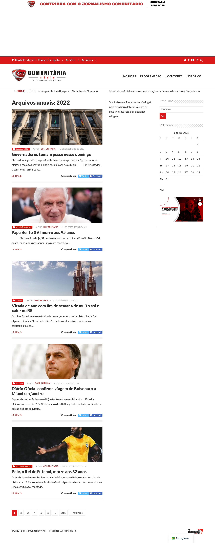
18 (173, 165)
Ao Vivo (70, 59)
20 (186, 165)
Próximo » (77, 512)
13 (186, 158)
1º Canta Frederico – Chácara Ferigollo (36, 59)
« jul (162, 189)
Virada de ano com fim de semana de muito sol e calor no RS (55, 308)
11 (173, 158)
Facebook (97, 176)
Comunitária (47, 149)
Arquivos (87, 59)
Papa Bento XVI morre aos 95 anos (43, 232)
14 (192, 158)
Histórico (193, 76)
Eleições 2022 (21, 149)
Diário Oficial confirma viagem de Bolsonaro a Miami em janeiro (54, 391)
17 (167, 165)
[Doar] (107, 6)
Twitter (84, 176)
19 (179, 165)
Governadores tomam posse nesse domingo (51, 154)
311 (63, 512)
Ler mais (17, 176)
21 (192, 165)
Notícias (129, 76)
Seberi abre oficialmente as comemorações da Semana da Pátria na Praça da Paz (151, 91)
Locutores (173, 76)
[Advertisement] (101, 32)
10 (167, 158)
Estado (18, 300)
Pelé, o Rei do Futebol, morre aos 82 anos (49, 471)
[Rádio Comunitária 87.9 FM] (40, 79)
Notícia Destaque (23, 227)
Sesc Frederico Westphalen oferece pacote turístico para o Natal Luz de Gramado (47, 91)
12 (179, 158)
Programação (150, 76)
